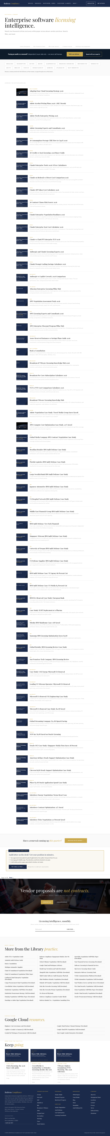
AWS (38, 1110)
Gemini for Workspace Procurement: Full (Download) (20, 1033)
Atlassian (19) (60, 67)
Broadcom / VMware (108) (66, 63)
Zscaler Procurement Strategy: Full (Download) (88, 997)
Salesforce (40, 1102)
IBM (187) (40, 63)
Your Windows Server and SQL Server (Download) (89, 983)
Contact (93, 1102)
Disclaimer (93, 1113)
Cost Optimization (59, 1112)
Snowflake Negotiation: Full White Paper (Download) (86, 957)
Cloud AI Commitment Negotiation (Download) (18, 970)
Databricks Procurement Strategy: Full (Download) (20, 993)
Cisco (38, 1121)
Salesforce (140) (51, 63)
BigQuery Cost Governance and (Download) (18, 1026)
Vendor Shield (62, 902)
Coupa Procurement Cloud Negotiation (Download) (20, 983)
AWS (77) (8, 67)
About (75, 5)
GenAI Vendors (41, 1124)
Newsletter (90, 3)
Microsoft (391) (21, 63)
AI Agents (68, 5)
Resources (38, 5)
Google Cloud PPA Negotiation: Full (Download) (71, 1029)
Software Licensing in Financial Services (86, 965)
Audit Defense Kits (77, 1108)
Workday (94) (95, 63)
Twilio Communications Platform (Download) (88, 976)
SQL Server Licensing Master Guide (85, 969)
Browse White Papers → (76, 840)
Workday (39, 1118)
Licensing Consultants (60, 1115)
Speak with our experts (93, 54)
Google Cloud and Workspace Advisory (51, 965)
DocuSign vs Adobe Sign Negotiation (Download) (19, 1000)
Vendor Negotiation (60, 1107)
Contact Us (47, 902)
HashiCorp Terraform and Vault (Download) (53, 969)
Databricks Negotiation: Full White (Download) (18, 990)
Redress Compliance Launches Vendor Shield (53, 997)
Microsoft (39, 1097)
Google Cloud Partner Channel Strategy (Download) (72, 1026)
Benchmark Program (60, 1100)
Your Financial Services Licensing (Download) (88, 962)
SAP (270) (31, 63)
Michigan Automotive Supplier (14, 967)
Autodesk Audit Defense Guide (14, 960)
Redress (12, 3)
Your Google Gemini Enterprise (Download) (70, 1033)
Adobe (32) (50, 67)
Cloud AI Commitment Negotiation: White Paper (19, 974)
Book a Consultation (11, 963)
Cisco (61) (26, 67)
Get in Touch (101, 3)
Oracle (39, 1094)
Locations (93, 1100)
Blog (74, 1100)
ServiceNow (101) (82, 63)
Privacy (93, 1105)
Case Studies (60, 3)
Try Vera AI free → (17, 866)
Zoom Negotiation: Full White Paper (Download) (89, 990)
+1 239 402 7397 (9, 1123)
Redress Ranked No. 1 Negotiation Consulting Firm (55, 1000)
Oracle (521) (9, 63)
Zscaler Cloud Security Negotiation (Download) (88, 993)
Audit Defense (58, 1110)
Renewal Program (59, 1097)
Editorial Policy (95, 1110)
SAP (38, 1100)
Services (31, 5)
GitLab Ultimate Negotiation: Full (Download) (53, 962)
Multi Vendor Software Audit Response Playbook (54, 976)
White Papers (46, 3)
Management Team (96, 1097)
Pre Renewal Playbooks (46, 993)
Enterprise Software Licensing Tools (85, 972)
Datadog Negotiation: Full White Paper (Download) (20, 997)
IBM (38, 1105)
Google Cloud (40, 1113)
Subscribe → (70, 929)
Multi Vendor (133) (73, 67)
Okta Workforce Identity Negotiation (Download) (54, 979)
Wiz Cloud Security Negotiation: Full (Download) (89, 986)
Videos (53, 5)
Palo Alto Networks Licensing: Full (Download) (53, 986)
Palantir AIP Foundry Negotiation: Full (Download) (54, 983)
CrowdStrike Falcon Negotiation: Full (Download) (19, 986)
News (74, 1102)
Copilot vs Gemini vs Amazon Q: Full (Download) (19, 1029)
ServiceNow (40, 1116)
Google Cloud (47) (38, 67)
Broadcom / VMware (42, 1108)
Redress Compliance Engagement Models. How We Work (54, 957)
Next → (11, 877)
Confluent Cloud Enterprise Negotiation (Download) (16, 978)
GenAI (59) (17, 67)
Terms (92, 1108)
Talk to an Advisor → (75, 54)
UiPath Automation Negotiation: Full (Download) (89, 979)
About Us (93, 1094)
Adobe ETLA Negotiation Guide (14, 957)
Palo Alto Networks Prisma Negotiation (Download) (55, 990)
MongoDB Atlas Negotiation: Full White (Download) (55, 972)
